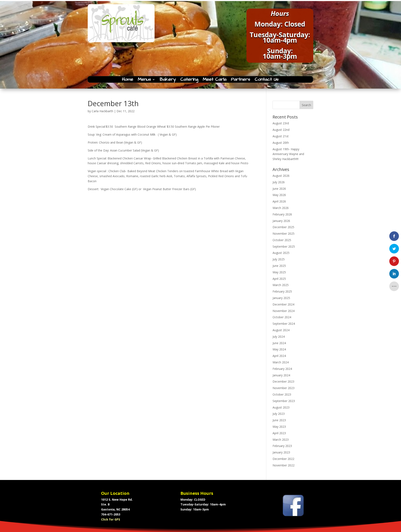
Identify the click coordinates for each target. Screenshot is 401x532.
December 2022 (283, 459)
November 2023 (283, 388)
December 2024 (283, 304)
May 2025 (279, 272)
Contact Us (267, 80)
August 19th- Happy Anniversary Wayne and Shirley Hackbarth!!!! (288, 154)
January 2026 (281, 221)
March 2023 (281, 440)
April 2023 (279, 433)
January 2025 (281, 298)
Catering (189, 80)
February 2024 (282, 369)
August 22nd (281, 130)
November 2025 (283, 233)
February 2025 (282, 291)
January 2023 (281, 452)
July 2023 (279, 414)
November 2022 (283, 465)
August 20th (281, 143)
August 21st (281, 136)
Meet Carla (214, 80)
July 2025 (279, 259)
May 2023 (279, 427)
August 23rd (281, 123)
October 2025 (282, 240)
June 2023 (279, 420)
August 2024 (281, 330)
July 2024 (279, 337)
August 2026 (281, 176)
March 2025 (281, 285)
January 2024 (281, 375)
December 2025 (283, 227)
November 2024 (283, 311)
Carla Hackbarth (102, 111)
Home (127, 80)
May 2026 (279, 195)
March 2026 (281, 208)
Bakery (168, 80)
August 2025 (281, 253)
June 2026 (279, 189)
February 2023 (282, 446)
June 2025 (279, 266)
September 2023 (284, 401)
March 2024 (281, 362)
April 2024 (279, 356)
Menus (144, 80)
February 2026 (282, 214)
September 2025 (284, 246)
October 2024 (282, 317)
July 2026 (279, 182)
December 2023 (283, 381)
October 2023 (282, 394)
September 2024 (284, 324)
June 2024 (279, 343)
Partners (240, 80)
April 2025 (279, 279)
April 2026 (279, 201)
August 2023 (281, 407)
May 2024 (279, 349)
